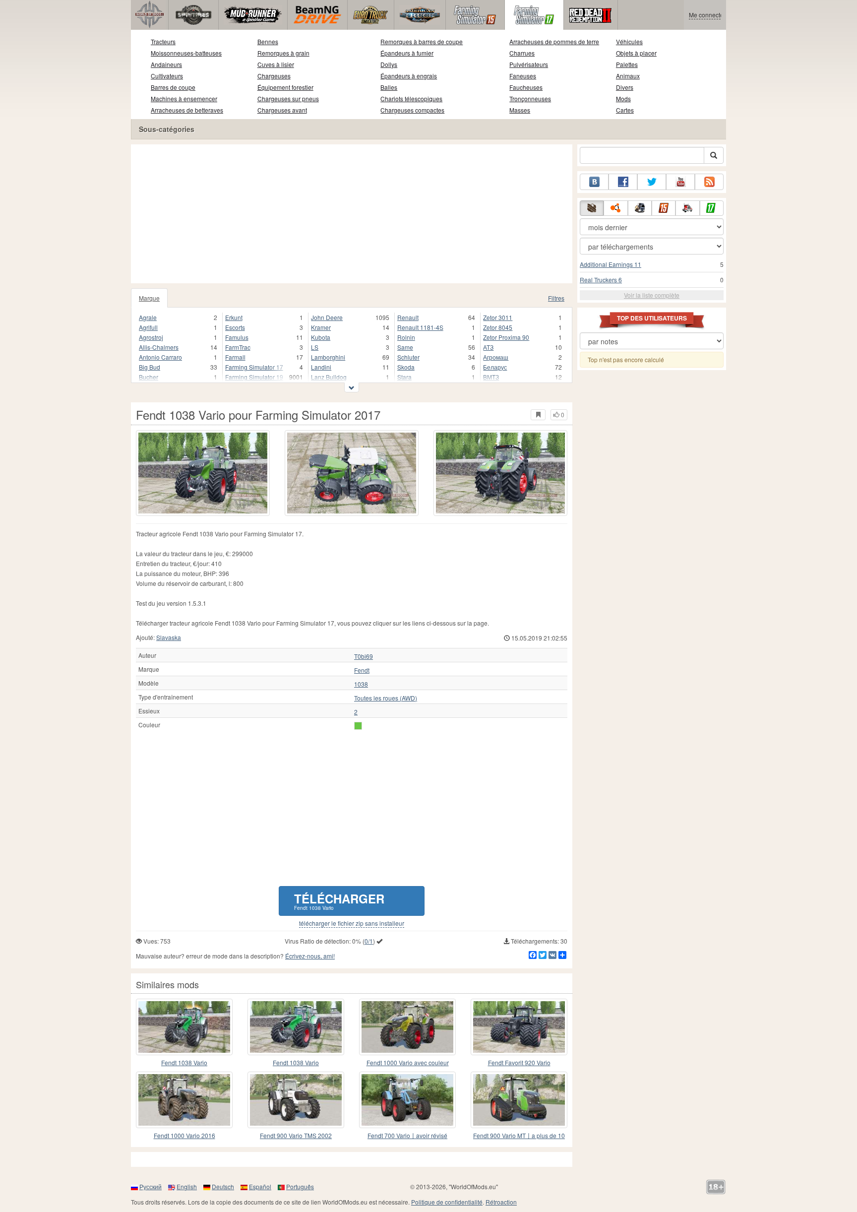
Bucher (148, 377)
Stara (404, 377)
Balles (388, 87)
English (187, 1186)
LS (314, 347)
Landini (321, 367)
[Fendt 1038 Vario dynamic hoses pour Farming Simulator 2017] (184, 1027)
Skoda (406, 367)
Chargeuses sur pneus (288, 98)
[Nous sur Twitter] (651, 182)
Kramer (321, 327)
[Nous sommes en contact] (594, 182)
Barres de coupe (173, 87)
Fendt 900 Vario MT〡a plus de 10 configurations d (519, 1136)
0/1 (369, 941)
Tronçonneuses (530, 98)
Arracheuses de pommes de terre (554, 41)
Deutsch (223, 1186)
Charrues (522, 53)
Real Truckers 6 (601, 279)
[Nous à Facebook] (623, 182)
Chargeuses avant (282, 110)
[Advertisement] (351, 213)
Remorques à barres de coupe (421, 41)
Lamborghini (328, 357)
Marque (149, 298)
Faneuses (522, 75)
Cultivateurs (167, 75)
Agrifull (148, 327)
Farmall (235, 357)
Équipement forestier (285, 87)
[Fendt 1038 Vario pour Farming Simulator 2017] (203, 473)
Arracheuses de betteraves (187, 110)
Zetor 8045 (497, 327)
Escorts (235, 327)
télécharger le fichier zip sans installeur (351, 923)
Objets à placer (636, 53)
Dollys (388, 64)
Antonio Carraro (160, 357)
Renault (408, 317)
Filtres (556, 298)
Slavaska (168, 637)
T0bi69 (363, 656)
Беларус (495, 367)
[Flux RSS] (709, 182)
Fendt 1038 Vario (184, 1062)
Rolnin (406, 337)
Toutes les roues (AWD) (385, 698)
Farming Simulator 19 (254, 377)
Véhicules (629, 41)
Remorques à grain (283, 53)
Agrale (148, 317)
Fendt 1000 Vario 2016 (184, 1135)
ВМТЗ (491, 377)
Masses (519, 110)
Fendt (361, 670)
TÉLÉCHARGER (339, 900)
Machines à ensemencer (184, 98)
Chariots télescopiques (411, 98)
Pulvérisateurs (528, 64)
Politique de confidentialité (447, 1202)
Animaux (628, 75)
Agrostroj (151, 337)
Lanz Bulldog (329, 377)
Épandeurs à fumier (406, 53)
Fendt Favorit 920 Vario (519, 1062)
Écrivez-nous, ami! (310, 956)
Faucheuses (526, 87)
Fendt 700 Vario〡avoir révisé (407, 1135)
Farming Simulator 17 (254, 367)
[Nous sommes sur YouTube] (680, 182)
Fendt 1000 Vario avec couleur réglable (408, 1063)
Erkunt (234, 317)
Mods (623, 98)
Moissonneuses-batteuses (186, 53)
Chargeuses (274, 75)
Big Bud (149, 367)
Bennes (267, 41)
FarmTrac (237, 347)
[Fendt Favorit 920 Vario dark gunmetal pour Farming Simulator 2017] (519, 1027)
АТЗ (488, 347)
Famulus (236, 337)
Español (260, 1186)
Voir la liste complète (651, 295)
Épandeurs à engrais (408, 75)
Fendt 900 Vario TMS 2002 (296, 1135)
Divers (624, 87)
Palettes (627, 64)
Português (300, 1186)
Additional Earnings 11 (610, 264)
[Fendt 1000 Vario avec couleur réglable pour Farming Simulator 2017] (407, 1027)
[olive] (358, 726)
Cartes (625, 110)
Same (405, 347)
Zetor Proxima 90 (506, 337)
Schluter (408, 357)
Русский (150, 1186)
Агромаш (495, 357)
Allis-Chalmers (159, 347)
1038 (361, 684)
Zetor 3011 (497, 317)
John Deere (327, 317)
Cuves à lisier (275, 64)
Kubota (320, 337)
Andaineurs (166, 64)
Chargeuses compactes (412, 110)
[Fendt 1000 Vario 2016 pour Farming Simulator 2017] (184, 1100)
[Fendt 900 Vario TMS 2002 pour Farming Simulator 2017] (295, 1100)
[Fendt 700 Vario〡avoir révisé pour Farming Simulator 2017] (407, 1100)
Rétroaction (501, 1202)
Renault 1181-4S (420, 327)
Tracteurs (163, 41)
